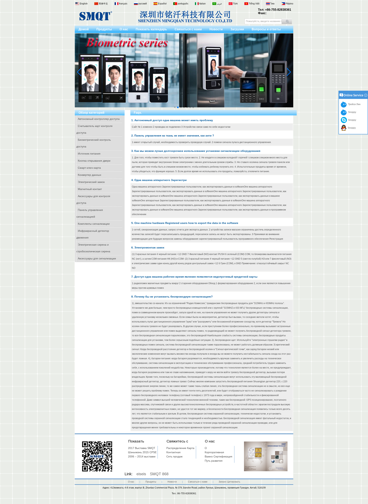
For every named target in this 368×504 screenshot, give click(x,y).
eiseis (141, 474)
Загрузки (237, 29)
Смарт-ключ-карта (89, 167)
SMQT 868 (159, 474)
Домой (84, 29)
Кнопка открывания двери (94, 160)
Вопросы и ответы (266, 29)
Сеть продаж (174, 456)
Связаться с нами (188, 29)
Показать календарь (151, 29)
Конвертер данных (89, 174)
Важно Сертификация (218, 456)
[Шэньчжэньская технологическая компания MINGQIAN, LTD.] (96, 20)
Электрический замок (91, 181)
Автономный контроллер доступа (99, 118)
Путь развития (214, 460)
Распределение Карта (180, 448)
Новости (216, 29)
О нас (124, 29)
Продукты (104, 29)
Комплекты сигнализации (94, 223)
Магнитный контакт (90, 189)
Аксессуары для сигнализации (97, 258)
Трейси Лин (354, 104)
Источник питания (89, 153)
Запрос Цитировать (229, 481)
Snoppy (351, 112)
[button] (175, 107)
